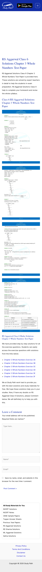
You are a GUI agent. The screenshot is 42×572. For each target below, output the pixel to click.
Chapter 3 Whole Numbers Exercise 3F (19, 376)
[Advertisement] (21, 33)
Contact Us (21, 556)
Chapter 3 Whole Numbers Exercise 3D (19, 370)
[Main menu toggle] (37, 5)
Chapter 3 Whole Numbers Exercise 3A (19, 360)
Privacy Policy (21, 546)
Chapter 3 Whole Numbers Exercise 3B (19, 363)
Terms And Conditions (21, 549)
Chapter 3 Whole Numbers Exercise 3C (19, 366)
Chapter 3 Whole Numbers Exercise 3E (19, 373)
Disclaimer (21, 553)
